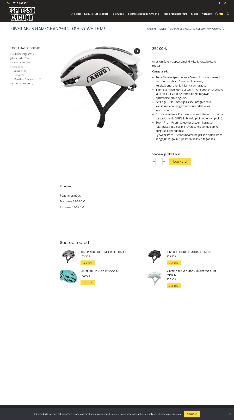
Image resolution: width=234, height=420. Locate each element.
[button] (137, 51)
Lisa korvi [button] (87, 262)
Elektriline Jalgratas (21, 54)
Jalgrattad (16, 58)
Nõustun (192, 414)
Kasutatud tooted (20, 83)
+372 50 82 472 (19, 3)
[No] (229, 414)
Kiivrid (13, 66)
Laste (17, 70)
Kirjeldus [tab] (65, 186)
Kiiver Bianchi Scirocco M (100, 271)
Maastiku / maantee (25, 79)
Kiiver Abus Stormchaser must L (190, 252)
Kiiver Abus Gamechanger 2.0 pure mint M (192, 273)
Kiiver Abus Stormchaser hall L (103, 252)
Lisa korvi (180, 161)
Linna (17, 75)
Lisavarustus (17, 62)
